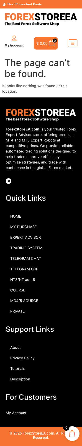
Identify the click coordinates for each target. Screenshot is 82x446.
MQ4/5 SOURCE (24, 300)
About (15, 347)
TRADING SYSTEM (26, 248)
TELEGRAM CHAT (25, 258)
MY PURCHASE (23, 226)
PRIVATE (17, 311)
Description (20, 379)
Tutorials (17, 368)
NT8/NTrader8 (22, 279)
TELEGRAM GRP (24, 269)
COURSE (17, 290)
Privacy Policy (22, 358)
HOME (15, 216)
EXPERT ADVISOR (25, 237)
